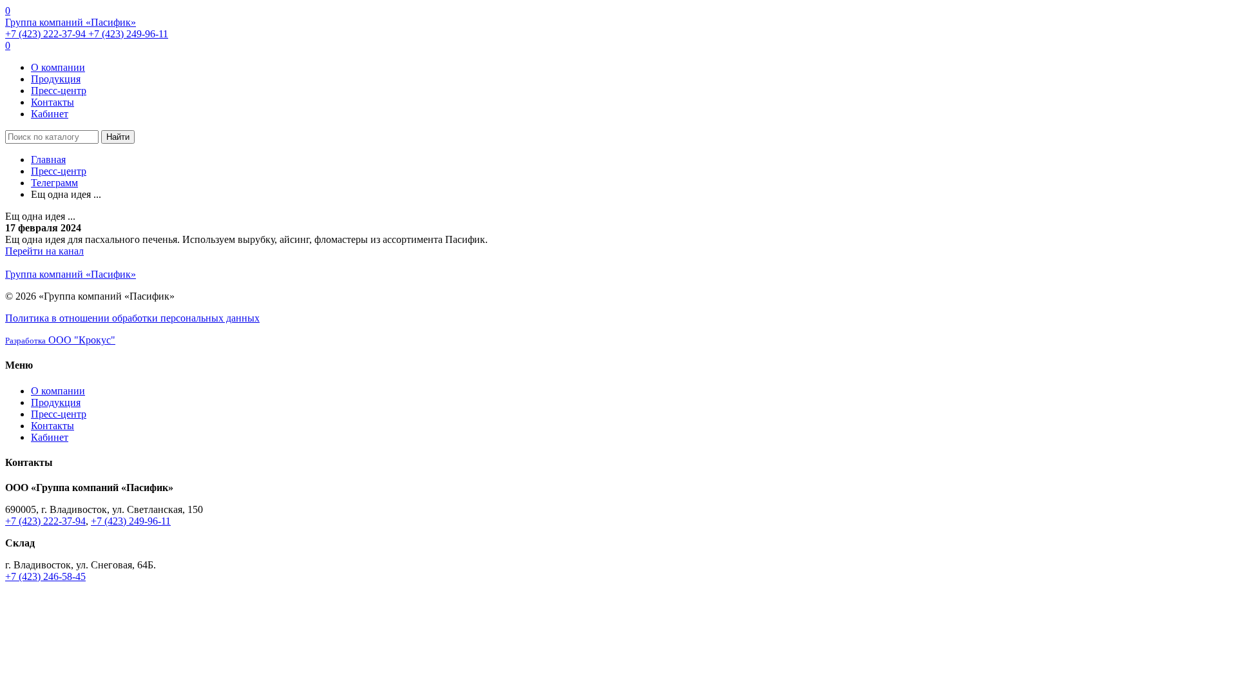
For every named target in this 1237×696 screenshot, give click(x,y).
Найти (117, 137)
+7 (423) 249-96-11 (128, 33)
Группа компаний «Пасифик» (70, 22)
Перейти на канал (44, 251)
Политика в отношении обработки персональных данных (132, 318)
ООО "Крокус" (60, 339)
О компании (58, 67)
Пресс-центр (58, 90)
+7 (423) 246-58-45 (45, 576)
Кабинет (49, 113)
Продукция (56, 78)
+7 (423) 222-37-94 (46, 33)
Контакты (52, 102)
